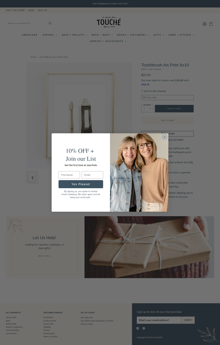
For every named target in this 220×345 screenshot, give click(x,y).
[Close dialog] (164, 137)
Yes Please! (81, 184)
